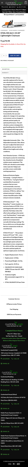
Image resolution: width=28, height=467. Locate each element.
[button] (2, 3)
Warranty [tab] (5, 72)
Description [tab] (5, 69)
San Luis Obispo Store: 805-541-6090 (12, 423)
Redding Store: (5, 382)
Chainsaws (4, 30)
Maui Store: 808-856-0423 (9, 400)
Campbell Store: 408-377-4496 (10, 355)
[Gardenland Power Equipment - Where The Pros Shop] (14, 2)
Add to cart (14, 55)
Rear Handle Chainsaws (16, 30)
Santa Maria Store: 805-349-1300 (11, 446)
